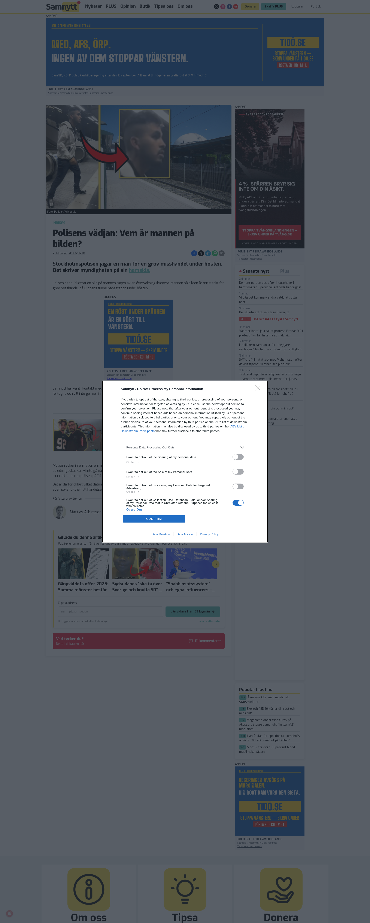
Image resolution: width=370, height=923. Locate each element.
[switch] (238, 457)
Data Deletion (161, 534)
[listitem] (185, 447)
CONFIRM (154, 518)
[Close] (259, 389)
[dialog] (185, 461)
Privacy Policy (209, 534)
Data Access (185, 534)
